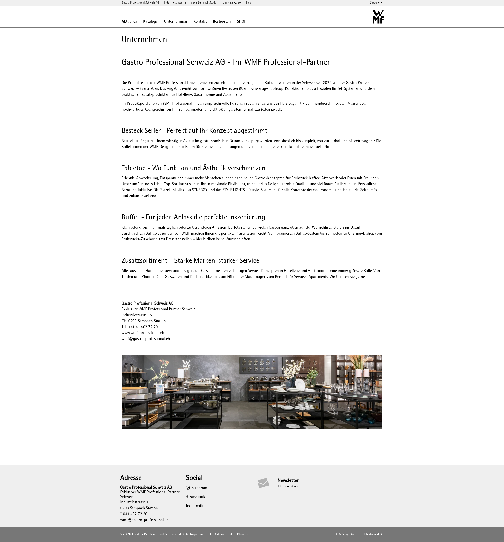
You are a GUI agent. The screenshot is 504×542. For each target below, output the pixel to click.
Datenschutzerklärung (232, 534)
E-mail (249, 3)
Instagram (198, 488)
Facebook (196, 497)
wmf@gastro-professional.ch (146, 339)
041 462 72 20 (232, 3)
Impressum (199, 534)
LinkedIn (197, 506)
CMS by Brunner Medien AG (359, 534)
